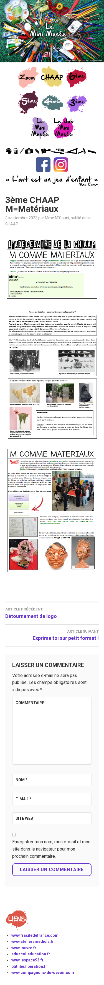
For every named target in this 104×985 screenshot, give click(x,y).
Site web (24, 818)
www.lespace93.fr (27, 960)
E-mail (24, 799)
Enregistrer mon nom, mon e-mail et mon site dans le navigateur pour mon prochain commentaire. (51, 849)
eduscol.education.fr (30, 954)
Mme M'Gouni (57, 218)
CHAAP (11, 224)
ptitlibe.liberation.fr (29, 966)
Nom (21, 780)
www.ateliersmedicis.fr (32, 941)
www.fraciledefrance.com (35, 935)
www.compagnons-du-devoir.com (42, 972)
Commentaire (30, 703)
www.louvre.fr (23, 948)
